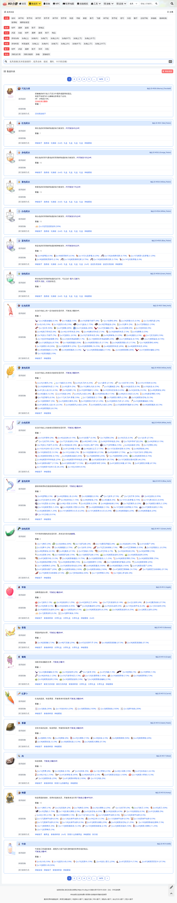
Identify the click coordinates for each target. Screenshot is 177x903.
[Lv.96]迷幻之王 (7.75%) (93, 448)
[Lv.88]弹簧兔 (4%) (157, 390)
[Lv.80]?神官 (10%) (89, 441)
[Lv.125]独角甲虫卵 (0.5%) (109, 815)
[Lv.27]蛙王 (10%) (141, 807)
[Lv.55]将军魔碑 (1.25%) (88, 390)
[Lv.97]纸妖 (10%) (86, 551)
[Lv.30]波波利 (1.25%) (66, 602)
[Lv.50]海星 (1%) (69, 390)
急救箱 (46, 143)
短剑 (13, 18)
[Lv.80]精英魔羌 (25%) (125, 510)
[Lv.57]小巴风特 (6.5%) (147, 383)
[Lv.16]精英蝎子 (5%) (46, 401)
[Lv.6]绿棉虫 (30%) (63, 544)
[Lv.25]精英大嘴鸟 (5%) (68, 401)
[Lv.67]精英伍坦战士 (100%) (115, 774)
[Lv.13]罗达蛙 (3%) (83, 544)
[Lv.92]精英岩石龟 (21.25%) (122, 822)
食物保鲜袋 (48, 618)
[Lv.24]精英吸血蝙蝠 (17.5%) (98, 350)
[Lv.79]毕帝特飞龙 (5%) (133, 441)
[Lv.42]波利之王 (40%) (88, 602)
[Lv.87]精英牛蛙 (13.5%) (48, 558)
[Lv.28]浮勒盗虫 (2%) (107, 324)
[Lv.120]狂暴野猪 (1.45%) (95, 675)
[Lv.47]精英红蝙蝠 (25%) (149, 350)
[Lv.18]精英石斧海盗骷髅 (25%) (101, 339)
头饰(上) (25, 38)
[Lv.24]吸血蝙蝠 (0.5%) (48, 672)
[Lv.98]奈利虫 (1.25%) (47, 675)
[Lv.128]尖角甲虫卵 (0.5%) (73, 818)
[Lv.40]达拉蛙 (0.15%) (67, 437)
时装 (6, 43)
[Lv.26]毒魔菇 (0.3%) (90, 496)
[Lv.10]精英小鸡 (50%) (46, 346)
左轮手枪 (144, 18)
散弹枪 (14, 22)
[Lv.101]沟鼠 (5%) (98, 778)
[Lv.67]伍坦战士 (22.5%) (145, 771)
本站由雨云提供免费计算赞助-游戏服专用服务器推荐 (88, 894)
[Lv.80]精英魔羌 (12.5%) (47, 350)
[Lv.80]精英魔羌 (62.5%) (152, 404)
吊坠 (47, 49)
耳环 (40, 49)
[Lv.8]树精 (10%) (44, 738)
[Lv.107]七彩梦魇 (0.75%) (129, 500)
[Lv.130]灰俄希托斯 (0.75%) (115, 255)
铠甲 (13, 27)
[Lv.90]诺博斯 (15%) (147, 551)
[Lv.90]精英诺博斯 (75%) (125, 558)
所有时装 (15, 43)
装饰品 (41, 27)
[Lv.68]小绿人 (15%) (45, 774)
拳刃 (91, 18)
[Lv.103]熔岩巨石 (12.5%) (47, 452)
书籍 (78, 18)
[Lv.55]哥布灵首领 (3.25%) (113, 390)
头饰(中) (34, 38)
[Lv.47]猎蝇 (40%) (64, 328)
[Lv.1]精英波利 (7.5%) (73, 609)
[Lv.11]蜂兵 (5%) (44, 544)
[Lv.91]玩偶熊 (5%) (155, 811)
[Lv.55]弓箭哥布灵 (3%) (89, 335)
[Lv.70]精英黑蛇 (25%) (96, 456)
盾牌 (20, 27)
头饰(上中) (55, 38)
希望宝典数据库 (65, 899)
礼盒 (65, 143)
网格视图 (168, 71)
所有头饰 (15, 38)
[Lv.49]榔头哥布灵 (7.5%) (94, 331)
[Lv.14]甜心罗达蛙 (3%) (123, 573)
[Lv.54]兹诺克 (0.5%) (131, 386)
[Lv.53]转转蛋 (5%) (143, 328)
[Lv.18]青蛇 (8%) (110, 320)
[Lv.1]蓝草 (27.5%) (111, 496)
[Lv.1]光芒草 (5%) (123, 807)
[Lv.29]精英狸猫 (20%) (142, 738)
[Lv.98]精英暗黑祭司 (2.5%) (48, 259)
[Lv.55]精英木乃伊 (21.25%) (92, 401)
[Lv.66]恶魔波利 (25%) (91, 606)
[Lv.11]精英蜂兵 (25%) (46, 565)
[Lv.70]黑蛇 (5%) (107, 437)
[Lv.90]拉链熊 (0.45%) (66, 606)
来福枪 (153, 18)
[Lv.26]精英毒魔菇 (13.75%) (73, 558)
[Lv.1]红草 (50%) (45, 328)
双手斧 (63, 18)
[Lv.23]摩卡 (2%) (43, 547)
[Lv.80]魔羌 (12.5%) (46, 393)
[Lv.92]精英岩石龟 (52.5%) (142, 397)
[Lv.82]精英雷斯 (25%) (143, 562)
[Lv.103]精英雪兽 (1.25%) (48, 507)
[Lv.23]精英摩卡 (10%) (93, 562)
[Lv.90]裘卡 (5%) (68, 386)
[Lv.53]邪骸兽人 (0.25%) (156, 547)
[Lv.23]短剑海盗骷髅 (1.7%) (73, 339)
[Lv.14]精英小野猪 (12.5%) (143, 774)
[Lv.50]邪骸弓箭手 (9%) (89, 320)
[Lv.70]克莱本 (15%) (84, 861)
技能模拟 (84, 3)
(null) (60, 143)
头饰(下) (44, 38)
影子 (6, 49)
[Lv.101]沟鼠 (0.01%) (47, 514)
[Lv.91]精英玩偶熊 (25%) (97, 822)
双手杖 (114, 18)
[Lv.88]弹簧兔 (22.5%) (46, 551)
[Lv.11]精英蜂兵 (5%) (45, 826)
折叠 (170, 12)
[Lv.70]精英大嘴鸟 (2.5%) (117, 397)
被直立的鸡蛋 (49, 684)
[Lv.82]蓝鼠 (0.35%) (153, 496)
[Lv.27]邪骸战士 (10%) (146, 324)
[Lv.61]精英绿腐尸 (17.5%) (47, 463)
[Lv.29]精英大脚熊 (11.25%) (146, 826)
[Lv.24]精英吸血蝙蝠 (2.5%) (99, 679)
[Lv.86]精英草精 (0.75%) (142, 456)
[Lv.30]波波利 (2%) (70, 672)
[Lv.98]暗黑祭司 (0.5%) (65, 255)
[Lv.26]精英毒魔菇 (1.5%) (99, 507)
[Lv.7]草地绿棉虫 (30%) (78, 573)
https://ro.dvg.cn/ (84, 890)
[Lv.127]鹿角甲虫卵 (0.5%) (47, 818)
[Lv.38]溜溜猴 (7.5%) (46, 642)
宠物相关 (46, 54)
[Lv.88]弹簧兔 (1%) (89, 500)
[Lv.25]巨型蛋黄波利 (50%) (50, 226)
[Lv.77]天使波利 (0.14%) (113, 602)
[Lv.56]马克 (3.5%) (125, 437)
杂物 (38, 54)
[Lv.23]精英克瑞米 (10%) (121, 826)
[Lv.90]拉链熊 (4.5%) (114, 811)
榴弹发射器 (24, 22)
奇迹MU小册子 (77, 899)
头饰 (6, 38)
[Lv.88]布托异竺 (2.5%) (91, 774)
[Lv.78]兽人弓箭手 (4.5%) (47, 445)
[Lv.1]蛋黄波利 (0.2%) (47, 613)
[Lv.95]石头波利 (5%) (113, 606)
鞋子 (33, 27)
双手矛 (46, 18)
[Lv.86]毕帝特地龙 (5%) (110, 441)
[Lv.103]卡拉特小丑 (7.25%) (48, 448)
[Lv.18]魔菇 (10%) (69, 320)
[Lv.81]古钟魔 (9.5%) (71, 448)
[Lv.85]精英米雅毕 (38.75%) (103, 459)
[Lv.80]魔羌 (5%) (108, 500)
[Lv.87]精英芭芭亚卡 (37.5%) (153, 861)
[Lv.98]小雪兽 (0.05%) (68, 503)
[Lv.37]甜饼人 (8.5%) (68, 335)
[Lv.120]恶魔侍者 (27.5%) (93, 452)
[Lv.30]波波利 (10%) (128, 544)
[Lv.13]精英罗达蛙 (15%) (65, 554)
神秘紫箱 (88, 143)
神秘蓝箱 (38, 870)
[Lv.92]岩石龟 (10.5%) (137, 390)
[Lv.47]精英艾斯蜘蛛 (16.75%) (125, 569)
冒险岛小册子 (106, 899)
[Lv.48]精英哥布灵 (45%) (113, 346)
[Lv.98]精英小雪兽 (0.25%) (73, 507)
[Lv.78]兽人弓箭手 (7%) (46, 335)
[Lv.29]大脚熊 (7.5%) (80, 738)
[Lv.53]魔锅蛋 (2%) (111, 386)
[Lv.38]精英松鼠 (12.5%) (47, 741)
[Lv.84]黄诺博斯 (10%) (151, 393)
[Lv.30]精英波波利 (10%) (48, 679)
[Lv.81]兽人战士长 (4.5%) (47, 390)
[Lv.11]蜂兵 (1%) (44, 807)
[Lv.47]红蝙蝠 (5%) (106, 328)
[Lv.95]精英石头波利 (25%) (48, 609)
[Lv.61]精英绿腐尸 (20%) (142, 565)
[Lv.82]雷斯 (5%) (44, 554)
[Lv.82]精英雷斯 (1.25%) (47, 510)
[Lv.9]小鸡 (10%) (43, 324)
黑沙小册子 (129, 899)
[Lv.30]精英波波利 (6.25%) (97, 609)
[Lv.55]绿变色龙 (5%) (126, 551)
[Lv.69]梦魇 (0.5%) (45, 255)
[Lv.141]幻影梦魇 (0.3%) (132, 259)
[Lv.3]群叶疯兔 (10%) (69, 613)
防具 (6, 27)
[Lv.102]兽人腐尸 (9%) (90, 445)
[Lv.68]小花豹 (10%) (123, 771)
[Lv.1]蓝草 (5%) (89, 672)
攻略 (108, 3)
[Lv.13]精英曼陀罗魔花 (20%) (119, 562)
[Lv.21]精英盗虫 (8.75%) (129, 339)
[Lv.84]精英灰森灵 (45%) (72, 456)
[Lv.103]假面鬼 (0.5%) (136, 811)
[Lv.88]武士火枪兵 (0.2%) (128, 393)
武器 (6, 18)
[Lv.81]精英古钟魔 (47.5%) (120, 463)
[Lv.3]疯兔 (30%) (45, 708)
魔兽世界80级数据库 (51, 899)
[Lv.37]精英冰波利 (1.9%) (152, 507)
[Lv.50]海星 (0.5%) (45, 606)
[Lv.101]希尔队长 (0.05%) (153, 500)
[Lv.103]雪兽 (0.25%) (46, 503)
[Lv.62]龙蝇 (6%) (125, 328)
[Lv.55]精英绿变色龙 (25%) (71, 565)
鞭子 (135, 18)
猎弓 (122, 18)
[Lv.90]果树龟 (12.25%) (112, 335)
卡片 (6, 33)
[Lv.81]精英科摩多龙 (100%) (74, 778)
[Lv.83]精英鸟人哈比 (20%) (76, 404)
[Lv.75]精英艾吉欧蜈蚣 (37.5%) (155, 569)
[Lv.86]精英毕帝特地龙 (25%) (49, 459)
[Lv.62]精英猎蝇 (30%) (125, 350)
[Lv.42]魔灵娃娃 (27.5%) (155, 602)
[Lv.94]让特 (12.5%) (96, 818)
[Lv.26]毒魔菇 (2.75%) (63, 547)
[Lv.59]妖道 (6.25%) (151, 386)
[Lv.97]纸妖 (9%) (64, 393)
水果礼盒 (58, 618)
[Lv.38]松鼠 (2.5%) (100, 738)
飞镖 (98, 18)
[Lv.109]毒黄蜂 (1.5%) (65, 815)
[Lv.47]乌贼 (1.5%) (107, 672)
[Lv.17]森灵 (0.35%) (64, 383)
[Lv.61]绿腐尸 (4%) (147, 544)
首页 (24, 3)
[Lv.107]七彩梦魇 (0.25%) (89, 255)
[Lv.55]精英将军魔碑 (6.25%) (126, 404)
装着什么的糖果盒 (61, 783)
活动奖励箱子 (40, 113)
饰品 (54, 32)
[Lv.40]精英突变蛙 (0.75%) (48, 456)
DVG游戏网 (116, 890)
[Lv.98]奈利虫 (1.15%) (70, 500)
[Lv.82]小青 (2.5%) (44, 815)
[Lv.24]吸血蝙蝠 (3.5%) (48, 320)
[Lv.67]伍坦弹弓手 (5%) (88, 642)
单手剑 (21, 18)
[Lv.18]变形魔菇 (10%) (47, 353)
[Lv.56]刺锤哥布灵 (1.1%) (48, 386)
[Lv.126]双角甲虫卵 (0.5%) (135, 815)
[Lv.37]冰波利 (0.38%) (47, 500)
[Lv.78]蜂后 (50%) (81, 807)
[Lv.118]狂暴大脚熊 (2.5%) (69, 811)
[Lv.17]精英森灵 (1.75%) (92, 397)
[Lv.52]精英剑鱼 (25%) (48, 778)
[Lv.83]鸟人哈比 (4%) (82, 393)
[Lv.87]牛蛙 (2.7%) (105, 551)
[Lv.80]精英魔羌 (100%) (95, 565)
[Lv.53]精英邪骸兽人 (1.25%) (100, 558)
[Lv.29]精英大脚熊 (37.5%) (95, 741)
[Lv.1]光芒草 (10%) (126, 383)
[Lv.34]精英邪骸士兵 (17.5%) (96, 342)
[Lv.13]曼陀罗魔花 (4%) (105, 544)
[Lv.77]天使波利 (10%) (69, 441)
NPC (58, 3)
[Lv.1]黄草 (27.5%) (105, 383)
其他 (6, 54)
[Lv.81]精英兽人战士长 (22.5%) (49, 404)
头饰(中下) (66, 38)
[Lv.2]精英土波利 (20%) (147, 609)
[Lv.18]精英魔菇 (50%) (72, 342)
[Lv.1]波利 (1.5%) (45, 602)
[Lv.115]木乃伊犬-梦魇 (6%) (141, 452)
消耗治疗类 (16, 54)
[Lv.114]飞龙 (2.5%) (86, 815)
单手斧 (55, 18)
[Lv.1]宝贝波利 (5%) (158, 606)
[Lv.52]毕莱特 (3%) (46, 437)
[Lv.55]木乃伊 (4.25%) (84, 383)
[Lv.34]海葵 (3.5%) (62, 771)
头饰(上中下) (90, 38)
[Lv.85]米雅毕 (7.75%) (116, 452)
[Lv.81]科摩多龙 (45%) (69, 774)
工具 (96, 3)
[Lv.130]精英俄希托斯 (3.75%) (76, 259)
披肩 (27, 27)
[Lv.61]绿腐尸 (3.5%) (87, 437)
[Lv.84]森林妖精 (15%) (110, 503)
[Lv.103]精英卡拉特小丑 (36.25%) (50, 467)
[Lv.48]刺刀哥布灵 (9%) (46, 331)
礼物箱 (53, 143)
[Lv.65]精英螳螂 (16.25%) (89, 346)
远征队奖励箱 (95, 264)
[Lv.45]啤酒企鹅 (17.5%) (104, 393)
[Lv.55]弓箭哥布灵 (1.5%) (70, 675)
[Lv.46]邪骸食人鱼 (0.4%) (67, 496)
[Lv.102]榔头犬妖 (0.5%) (90, 386)
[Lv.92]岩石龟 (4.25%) (93, 811)
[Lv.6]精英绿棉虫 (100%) (72, 569)
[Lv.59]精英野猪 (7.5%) (120, 675)
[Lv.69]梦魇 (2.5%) (45, 496)
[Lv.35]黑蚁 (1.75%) (47, 811)
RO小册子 (96, 899)
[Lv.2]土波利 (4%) (135, 602)
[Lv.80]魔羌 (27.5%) (67, 551)
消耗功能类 (28, 54)
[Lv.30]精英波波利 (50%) (113, 554)
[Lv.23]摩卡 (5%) (125, 324)
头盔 (20, 32)
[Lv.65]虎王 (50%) (160, 807)
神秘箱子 (38, 143)
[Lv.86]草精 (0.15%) (155, 441)
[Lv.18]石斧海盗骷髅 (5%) (48, 339)
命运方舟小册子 (118, 899)
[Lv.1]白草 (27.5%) (145, 437)
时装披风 (25, 43)
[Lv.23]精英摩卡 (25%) (67, 346)
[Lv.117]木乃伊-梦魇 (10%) (68, 397)
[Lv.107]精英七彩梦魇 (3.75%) (125, 507)
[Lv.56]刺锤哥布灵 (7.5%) (119, 331)
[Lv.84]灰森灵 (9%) (132, 445)
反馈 (121, 3)
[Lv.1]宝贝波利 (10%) (154, 335)
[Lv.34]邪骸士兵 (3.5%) (130, 320)
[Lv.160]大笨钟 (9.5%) (77, 467)
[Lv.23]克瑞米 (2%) (62, 807)
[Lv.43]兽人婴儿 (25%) (106, 861)
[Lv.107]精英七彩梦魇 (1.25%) (143, 255)
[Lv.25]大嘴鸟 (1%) (44, 383)
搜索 (170, 61)
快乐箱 (95, 834)
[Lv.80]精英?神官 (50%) (96, 463)
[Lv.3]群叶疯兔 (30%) (132, 708)
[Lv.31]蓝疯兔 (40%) (84, 328)
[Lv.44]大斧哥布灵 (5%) (70, 331)
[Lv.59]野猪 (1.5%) (148, 672)
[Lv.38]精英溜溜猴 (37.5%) (112, 642)
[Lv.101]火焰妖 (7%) (71, 452)
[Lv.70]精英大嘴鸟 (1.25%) (156, 503)
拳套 (85, 18)
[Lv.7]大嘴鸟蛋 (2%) (152, 320)
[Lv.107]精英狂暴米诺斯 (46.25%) (131, 459)
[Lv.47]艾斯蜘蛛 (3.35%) (133, 547)
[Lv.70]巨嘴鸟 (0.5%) (46, 397)
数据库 (34, 3)
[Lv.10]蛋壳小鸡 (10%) (63, 324)
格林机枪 (163, 18)
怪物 (48, 3)
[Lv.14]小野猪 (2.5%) (102, 771)
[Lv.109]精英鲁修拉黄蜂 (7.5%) (151, 822)
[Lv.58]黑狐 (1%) (129, 672)
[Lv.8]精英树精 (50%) (120, 738)
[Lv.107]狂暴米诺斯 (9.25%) (119, 448)
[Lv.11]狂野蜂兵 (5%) (100, 573)
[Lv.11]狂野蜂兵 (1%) (45, 829)
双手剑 (29, 18)
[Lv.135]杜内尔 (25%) (64, 708)
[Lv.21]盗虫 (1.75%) (85, 324)
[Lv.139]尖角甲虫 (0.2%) (135, 606)
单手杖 (106, 18)
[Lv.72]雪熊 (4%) (150, 445)
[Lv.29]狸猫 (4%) (61, 738)
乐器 (129, 18)
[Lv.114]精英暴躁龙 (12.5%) (70, 826)
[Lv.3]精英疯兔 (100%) (87, 708)
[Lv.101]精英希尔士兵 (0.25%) (72, 510)
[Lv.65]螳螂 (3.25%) (140, 331)
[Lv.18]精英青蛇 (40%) (149, 342)
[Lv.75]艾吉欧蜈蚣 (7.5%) (107, 547)
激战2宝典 (88, 899)
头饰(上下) (77, 38)
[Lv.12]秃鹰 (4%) (44, 771)
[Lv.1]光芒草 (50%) (132, 496)
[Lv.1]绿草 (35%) (84, 547)
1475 (101, 79)
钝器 (71, 18)
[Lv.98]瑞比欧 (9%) (69, 445)
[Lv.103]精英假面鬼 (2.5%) (96, 826)
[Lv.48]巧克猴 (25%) (66, 642)
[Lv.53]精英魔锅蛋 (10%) (143, 401)
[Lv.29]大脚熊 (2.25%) (101, 807)
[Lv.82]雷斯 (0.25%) (89, 503)
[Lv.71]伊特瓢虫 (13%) (112, 445)
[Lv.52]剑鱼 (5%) (81, 771)
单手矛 (38, 18)
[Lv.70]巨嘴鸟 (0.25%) (132, 503)
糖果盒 (46, 834)
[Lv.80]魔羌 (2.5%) (134, 335)
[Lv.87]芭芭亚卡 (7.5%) (128, 861)
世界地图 (70, 3)
